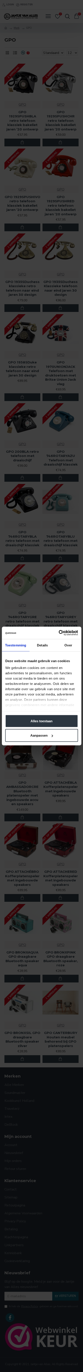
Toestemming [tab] (15, 645)
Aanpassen (39, 735)
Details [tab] (42, 645)
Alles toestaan (41, 721)
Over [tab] (68, 645)
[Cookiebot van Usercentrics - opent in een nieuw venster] (59, 633)
